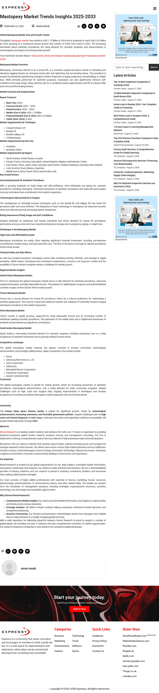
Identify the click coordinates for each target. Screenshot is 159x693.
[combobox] (131, 67)
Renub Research (8, 432)
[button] (154, 8)
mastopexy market (20, 40)
